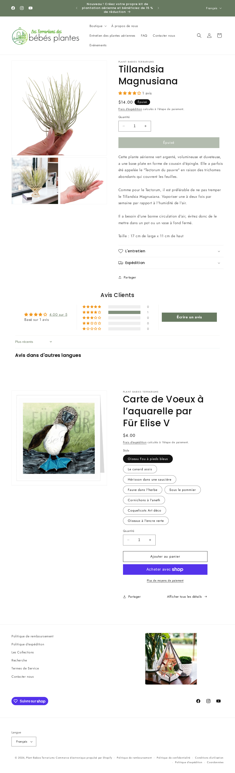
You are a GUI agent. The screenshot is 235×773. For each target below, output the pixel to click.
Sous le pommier (182, 489)
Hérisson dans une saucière (149, 479)
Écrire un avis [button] (189, 317)
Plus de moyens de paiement (165, 580)
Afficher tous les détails (184, 596)
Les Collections (22, 652)
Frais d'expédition (130, 109)
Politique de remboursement (32, 636)
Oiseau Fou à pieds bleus (148, 459)
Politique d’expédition (188, 762)
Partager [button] (130, 277)
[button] (98, 26)
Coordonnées (215, 762)
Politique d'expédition (27, 644)
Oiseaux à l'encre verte (146, 520)
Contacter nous (22, 676)
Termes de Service (25, 668)
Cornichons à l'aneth (144, 500)
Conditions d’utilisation (209, 757)
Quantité (124, 117)
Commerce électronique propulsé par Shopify (84, 757)
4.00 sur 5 (58, 314)
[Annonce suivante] (158, 8)
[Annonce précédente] (77, 8)
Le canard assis (140, 469)
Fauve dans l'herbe (142, 489)
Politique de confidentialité (173, 757)
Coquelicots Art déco (144, 510)
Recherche (19, 660)
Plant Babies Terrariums (40, 757)
